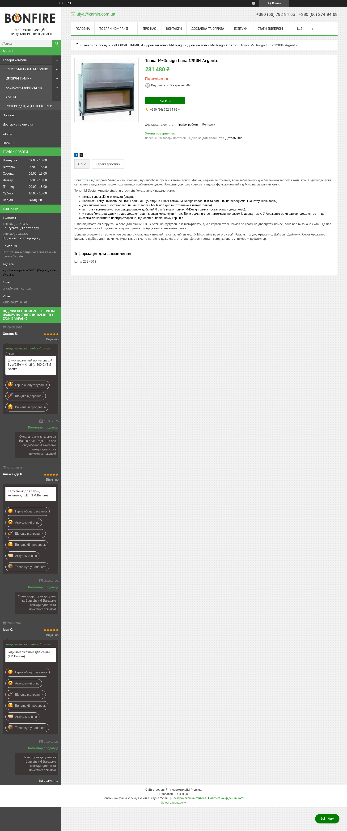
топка (86, 180)
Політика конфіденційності (226, 798)
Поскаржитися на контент (188, 798)
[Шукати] (56, 43)
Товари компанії (15, 60)
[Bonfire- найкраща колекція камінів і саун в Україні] (31, 19)
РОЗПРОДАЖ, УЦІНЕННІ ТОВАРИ (29, 106)
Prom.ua (196, 789)
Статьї (8, 133)
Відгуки (240, 28)
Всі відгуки (47, 780)
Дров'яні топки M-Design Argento (212, 45)
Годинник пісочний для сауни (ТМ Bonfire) (29, 654)
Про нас (9, 115)
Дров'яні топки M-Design (165, 45)
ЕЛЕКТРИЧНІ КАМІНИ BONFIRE (27, 69)
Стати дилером (270, 28)
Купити (165, 100)
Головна (83, 28)
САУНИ (11, 97)
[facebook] (76, 156)
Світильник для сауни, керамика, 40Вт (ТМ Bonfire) (28, 493)
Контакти (174, 28)
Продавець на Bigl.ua (173, 794)
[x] (81, 156)
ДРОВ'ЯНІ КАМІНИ (19, 78)
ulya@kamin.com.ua (17, 288)
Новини (8, 143)
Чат (331, 819)
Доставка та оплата (18, 124)
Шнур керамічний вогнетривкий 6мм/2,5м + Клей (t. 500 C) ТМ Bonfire (30, 365)
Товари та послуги (96, 45)
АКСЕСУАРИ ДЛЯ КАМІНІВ (24, 87)
